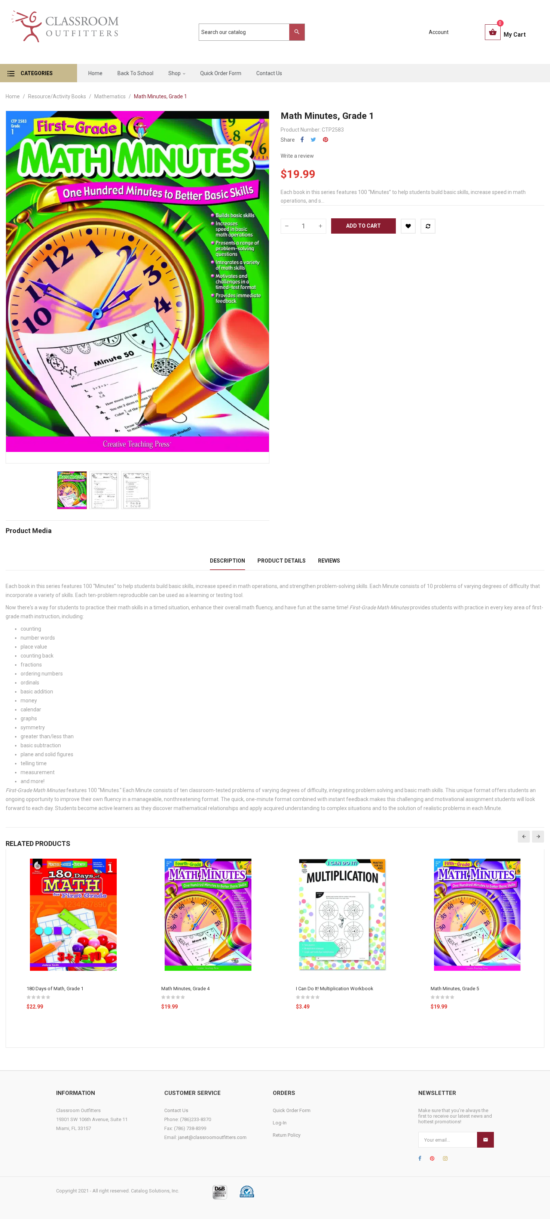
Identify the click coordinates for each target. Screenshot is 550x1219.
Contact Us (176, 1110)
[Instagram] (445, 1158)
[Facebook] (419, 1158)
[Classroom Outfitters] (64, 32)
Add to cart (363, 226)
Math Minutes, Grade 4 (185, 988)
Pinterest (325, 139)
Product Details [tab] (281, 561)
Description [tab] (227, 561)
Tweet (313, 139)
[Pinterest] (432, 1158)
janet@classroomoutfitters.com (212, 1137)
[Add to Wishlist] (408, 226)
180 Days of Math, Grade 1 (55, 988)
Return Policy (286, 1135)
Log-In (280, 1123)
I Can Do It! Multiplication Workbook (334, 988)
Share (302, 139)
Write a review (297, 156)
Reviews (329, 561)
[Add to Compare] (428, 226)
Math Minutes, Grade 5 (455, 988)
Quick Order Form (292, 1110)
